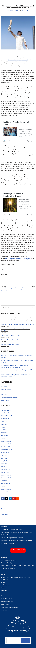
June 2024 (4, 424)
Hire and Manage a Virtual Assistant (12, 538)
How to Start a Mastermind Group (11, 529)
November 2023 (6, 444)
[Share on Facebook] (3, 498)
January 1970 (5, 492)
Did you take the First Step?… (10, 344)
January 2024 (5, 438)
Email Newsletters (6, 389)
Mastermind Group (13, 10)
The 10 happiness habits (8, 560)
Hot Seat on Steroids (7, 543)
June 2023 (4, 458)
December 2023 (6, 441)
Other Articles (5, 395)
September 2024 (6, 416)
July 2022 (4, 481)
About (3, 588)
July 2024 (4, 421)
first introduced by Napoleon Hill (18, 60)
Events (3, 582)
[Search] (33, 307)
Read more (4, 509)
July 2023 (4, 455)
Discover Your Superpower (9, 563)
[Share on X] (6, 498)
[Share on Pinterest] (14, 498)
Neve (10, 646)
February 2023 (5, 469)
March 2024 (4, 433)
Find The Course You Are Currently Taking (18, 550)
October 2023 (5, 447)
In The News (5, 585)
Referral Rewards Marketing (9, 398)
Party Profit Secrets (7, 535)
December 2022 (6, 475)
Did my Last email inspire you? (10, 335)
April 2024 (4, 430)
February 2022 (5, 483)
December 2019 (6, 489)
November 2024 (6, 410)
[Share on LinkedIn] (10, 498)
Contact (4, 590)
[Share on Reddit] (17, 498)
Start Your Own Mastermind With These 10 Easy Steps (17, 566)
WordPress (24, 646)
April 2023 (4, 464)
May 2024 (4, 427)
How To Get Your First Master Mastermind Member (17, 532)
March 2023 (4, 466)
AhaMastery (25, 10)
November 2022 (6, 478)
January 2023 (5, 472)
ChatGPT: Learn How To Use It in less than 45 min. (16, 540)
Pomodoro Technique (8, 568)
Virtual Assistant (6, 400)
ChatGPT (4, 386)
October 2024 (5, 413)
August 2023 (5, 452)
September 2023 (6, 449)
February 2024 (5, 435)
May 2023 (4, 461)
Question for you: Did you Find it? (11, 340)
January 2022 (5, 486)
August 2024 (5, 418)
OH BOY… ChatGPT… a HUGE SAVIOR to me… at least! (17, 324)
